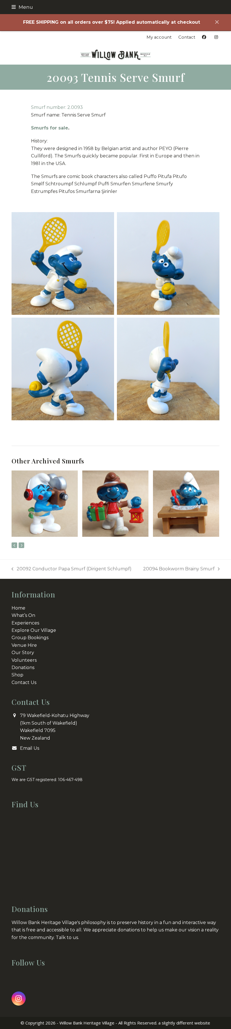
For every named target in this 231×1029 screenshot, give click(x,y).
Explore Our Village (34, 630)
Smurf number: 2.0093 (57, 107)
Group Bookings (30, 637)
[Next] (21, 545)
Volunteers (24, 660)
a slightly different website (184, 1023)
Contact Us (24, 682)
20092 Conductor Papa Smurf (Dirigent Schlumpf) (72, 569)
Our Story (23, 652)
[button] (22, 7)
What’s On (23, 615)
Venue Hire (24, 645)
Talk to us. (67, 937)
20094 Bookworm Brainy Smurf (179, 569)
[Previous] (14, 545)
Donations (23, 667)
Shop (17, 675)
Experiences (25, 623)
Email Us (29, 748)
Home (18, 608)
